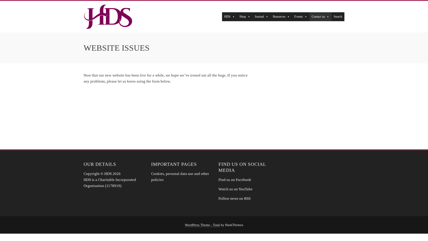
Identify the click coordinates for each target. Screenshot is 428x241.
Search (338, 16)
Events (298, 16)
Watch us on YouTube (235, 189)
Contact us (318, 16)
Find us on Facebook (234, 180)
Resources (279, 16)
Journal (259, 16)
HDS (227, 16)
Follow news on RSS (234, 198)
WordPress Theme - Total (202, 225)
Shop (242, 16)
